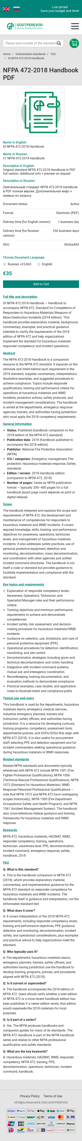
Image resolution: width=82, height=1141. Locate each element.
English (47, 264)
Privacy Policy (30, 1096)
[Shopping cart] (74, 43)
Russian (19, 264)
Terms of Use (53, 1096)
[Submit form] (59, 43)
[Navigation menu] (75, 26)
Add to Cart (41, 284)
